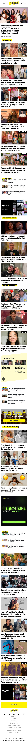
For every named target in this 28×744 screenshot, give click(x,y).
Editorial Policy (14, 725)
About (14, 718)
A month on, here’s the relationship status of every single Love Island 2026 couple (13, 104)
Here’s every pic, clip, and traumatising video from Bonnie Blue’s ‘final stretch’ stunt (12, 469)
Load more (14, 704)
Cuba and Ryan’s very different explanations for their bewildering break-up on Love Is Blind (13, 570)
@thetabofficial (5, 209)
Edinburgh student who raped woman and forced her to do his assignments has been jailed (16, 396)
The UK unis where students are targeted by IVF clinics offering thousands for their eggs (16, 390)
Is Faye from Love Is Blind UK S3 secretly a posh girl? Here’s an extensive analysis (16, 186)
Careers (14, 721)
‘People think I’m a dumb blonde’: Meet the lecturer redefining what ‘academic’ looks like (16, 546)
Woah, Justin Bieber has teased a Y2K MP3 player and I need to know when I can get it (13, 658)
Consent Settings (14, 730)
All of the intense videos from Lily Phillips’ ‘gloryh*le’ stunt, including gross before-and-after (13, 61)
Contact (14, 716)
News (24, 372)
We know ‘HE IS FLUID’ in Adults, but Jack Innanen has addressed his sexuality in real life (14, 327)
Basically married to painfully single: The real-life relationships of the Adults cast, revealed (13, 592)
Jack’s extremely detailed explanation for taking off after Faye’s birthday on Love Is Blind (16, 193)
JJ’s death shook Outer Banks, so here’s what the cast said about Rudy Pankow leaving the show (14, 680)
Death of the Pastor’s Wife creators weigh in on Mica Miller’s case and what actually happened (13, 349)
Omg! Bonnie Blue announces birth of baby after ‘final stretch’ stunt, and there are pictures (13, 447)
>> (3, 379)
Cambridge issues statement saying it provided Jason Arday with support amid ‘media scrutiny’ (20, 368)
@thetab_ (4, 693)
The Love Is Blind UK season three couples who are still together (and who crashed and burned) (13, 170)
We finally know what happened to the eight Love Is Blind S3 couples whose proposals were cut (13, 148)
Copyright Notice (14, 728)
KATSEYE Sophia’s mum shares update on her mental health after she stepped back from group (16, 402)
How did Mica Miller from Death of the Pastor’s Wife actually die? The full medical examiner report (13, 614)
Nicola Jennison (20, 372)
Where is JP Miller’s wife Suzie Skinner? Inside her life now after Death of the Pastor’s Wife (12, 126)
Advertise (14, 723)
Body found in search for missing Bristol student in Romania (6, 367)
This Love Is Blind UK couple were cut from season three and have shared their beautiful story (13, 306)
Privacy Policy (14, 732)
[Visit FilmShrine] (14, 511)
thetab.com (11, 738)
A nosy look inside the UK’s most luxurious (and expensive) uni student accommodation (16, 540)
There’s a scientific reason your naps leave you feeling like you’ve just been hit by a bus (14, 490)
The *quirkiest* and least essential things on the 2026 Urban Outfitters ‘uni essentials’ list (16, 534)
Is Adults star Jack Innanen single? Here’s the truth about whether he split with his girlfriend (13, 636)
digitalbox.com (15, 742)
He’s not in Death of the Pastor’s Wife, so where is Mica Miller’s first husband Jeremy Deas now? (13, 83)
